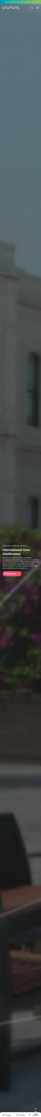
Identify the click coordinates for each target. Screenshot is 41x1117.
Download (20, 2)
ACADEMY (27, 2)
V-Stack (7, 2)
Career (33, 2)
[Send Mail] (20, 1114)
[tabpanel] (20, 560)
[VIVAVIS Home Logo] (10, 7)
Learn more (9, 574)
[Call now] (7, 1114)
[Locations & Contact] (34, 1114)
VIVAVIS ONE (13, 2)
